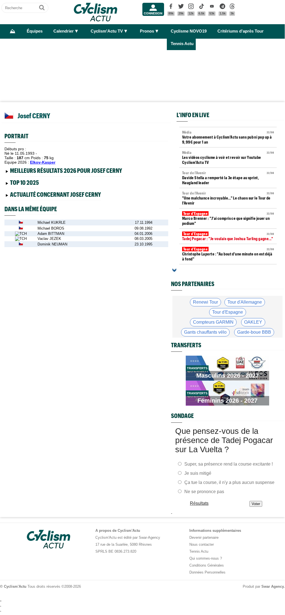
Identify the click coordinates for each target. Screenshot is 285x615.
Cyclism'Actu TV (107, 31)
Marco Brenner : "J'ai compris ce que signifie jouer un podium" (228, 218)
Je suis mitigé (197, 473)
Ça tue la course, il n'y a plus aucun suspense (229, 482)
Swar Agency (272, 586)
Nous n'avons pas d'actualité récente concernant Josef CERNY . (60, 195)
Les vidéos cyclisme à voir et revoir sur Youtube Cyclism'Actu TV (228, 157)
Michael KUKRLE (52, 222)
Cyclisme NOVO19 (189, 31)
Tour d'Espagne (227, 312)
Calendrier (63, 31)
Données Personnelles (207, 572)
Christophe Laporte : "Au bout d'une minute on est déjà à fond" (228, 254)
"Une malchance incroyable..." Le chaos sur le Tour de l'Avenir (228, 198)
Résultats (199, 503)
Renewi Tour (205, 302)
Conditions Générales (206, 565)
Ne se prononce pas (204, 491)
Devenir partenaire (204, 537)
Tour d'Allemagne (244, 302)
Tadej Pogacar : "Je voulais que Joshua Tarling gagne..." (228, 236)
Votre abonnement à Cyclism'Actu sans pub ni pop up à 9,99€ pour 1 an (228, 137)
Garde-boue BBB (254, 332)
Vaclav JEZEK (49, 239)
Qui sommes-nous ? (205, 558)
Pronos (147, 31)
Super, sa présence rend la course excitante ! (228, 463)
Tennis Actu (182, 43)
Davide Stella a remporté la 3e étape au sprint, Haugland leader (228, 178)
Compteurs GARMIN (213, 322)
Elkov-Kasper (42, 162)
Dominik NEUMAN (52, 244)
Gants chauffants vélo (205, 332)
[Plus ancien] (174, 270)
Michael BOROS (51, 228)
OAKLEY (253, 322)
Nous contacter (201, 544)
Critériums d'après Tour (240, 31)
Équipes (35, 31)
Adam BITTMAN (51, 234)
